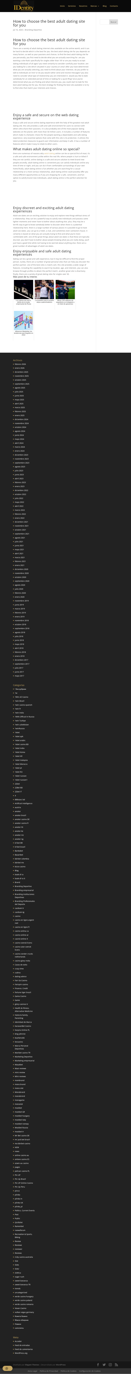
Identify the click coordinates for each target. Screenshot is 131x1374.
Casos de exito (21, 964)
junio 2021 (19, 545)
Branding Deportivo (33, 30)
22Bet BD (19, 787)
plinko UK (19, 1202)
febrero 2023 (20, 482)
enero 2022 (19, 518)
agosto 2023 (20, 466)
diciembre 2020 (21, 569)
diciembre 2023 (21, 455)
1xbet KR (18, 756)
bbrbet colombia (22, 859)
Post (16, 1214)
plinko (17, 1195)
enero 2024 (19, 451)
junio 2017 (19, 672)
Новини (18, 1324)
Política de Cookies (69, 1371)
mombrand (19, 1080)
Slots (17, 1265)
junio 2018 (19, 640)
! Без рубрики (20, 689)
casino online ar (22, 935)
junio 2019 (19, 604)
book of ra (19, 874)
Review (18, 1241)
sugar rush (19, 1276)
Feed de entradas (22, 1345)
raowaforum (20, 1230)
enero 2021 (19, 565)
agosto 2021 (20, 537)
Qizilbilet (19, 1222)
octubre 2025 (20, 380)
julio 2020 (19, 589)
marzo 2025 (20, 407)
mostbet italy (20, 1120)
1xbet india (19, 748)
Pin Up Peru (20, 1187)
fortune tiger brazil (23, 992)
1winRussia (20, 728)
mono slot (19, 1088)
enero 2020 (19, 597)
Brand (17, 882)
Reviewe (18, 1245)
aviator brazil (20, 815)
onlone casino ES (22, 1159)
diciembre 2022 (21, 490)
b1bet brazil (20, 847)
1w (16, 693)
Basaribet (19, 855)
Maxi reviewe (20, 1068)
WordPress (61, 1364)
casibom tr (19, 908)
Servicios (72, 6)
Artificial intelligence (23, 803)
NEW (17, 1147)
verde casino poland (23, 1300)
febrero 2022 (20, 514)
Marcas (94, 6)
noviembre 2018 (22, 620)
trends (17, 1288)
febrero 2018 (20, 652)
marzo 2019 (20, 608)
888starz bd (20, 799)
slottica (18, 1273)
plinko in (18, 1198)
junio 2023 (19, 474)
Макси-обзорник (21, 1320)
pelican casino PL (22, 1171)
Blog (105, 6)
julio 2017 (19, 668)
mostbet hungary (22, 1116)
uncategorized (21, 1292)
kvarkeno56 (20, 1038)
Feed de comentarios (24, 1349)
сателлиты (19, 1328)
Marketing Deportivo (23, 1056)
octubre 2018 (20, 624)
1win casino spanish (23, 705)
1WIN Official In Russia (24, 716)
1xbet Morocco (21, 764)
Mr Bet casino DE (22, 1135)
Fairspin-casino (21, 984)
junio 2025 (19, 395)
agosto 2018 (20, 632)
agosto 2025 (20, 387)
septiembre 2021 (22, 534)
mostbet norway (22, 1124)
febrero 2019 (20, 612)
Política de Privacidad (49, 1371)
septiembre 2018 (22, 628)
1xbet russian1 (21, 780)
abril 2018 (19, 648)
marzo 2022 (20, 510)
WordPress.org (21, 1353)
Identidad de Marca (23, 1022)
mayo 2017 (19, 676)
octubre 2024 (20, 427)
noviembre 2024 (22, 423)
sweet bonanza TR (22, 1284)
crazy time (19, 968)
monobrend (20, 1096)
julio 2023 (19, 470)
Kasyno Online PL (22, 1030)
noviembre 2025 (22, 376)
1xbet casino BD (22, 744)
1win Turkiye (20, 720)
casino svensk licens (23, 943)
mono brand (20, 1084)
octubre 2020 (20, 577)
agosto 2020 (20, 585)
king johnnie (20, 1034)
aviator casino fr (22, 823)
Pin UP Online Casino (24, 1183)
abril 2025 (19, 403)
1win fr (18, 708)
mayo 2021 (19, 549)
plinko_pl (19, 1206)
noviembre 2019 (22, 601)
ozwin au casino (22, 1163)
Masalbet (19, 1064)
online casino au (22, 1155)
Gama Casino (20, 996)
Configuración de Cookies (90, 1371)
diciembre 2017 (21, 660)
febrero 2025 (20, 411)
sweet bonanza (21, 1280)
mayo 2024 (19, 439)
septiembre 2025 (22, 384)
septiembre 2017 (22, 664)
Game (17, 1000)
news (17, 1151)
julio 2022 (19, 498)
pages (17, 1167)
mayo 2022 (19, 502)
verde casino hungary (24, 1296)
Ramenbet (19, 1226)
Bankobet (19, 851)
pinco (17, 1191)
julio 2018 (19, 636)
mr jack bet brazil (22, 1139)
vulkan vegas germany (24, 1312)
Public (17, 1218)
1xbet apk (19, 736)
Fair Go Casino (21, 980)
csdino (17, 972)
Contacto (114, 6)
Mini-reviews (20, 1076)
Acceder (18, 1341)
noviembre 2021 (22, 526)
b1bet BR (19, 843)
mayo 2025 (19, 399)
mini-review (20, 1072)
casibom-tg (19, 912)
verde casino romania (24, 1304)
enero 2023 (19, 486)
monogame (19, 1100)
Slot (16, 1261)
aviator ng (19, 839)
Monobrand (20, 1092)
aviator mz (19, 835)
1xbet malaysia (21, 760)
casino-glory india (22, 960)
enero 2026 (19, 368)
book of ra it (20, 878)
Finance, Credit (21, 988)
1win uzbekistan (22, 724)
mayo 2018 (19, 644)
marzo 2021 (20, 557)
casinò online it (21, 939)
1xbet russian (20, 776)
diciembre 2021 (21, 522)
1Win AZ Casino (21, 697)
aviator (18, 811)
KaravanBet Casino (23, 1026)
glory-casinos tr (21, 1004)
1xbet (17, 732)
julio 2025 (19, 391)
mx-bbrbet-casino (22, 1143)
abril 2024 (19, 443)
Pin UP (17, 1175)
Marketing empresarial (24, 1060)
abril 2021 (19, 553)
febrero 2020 (20, 593)
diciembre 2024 (21, 419)
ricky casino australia (24, 1257)
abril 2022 (19, 506)
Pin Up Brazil (20, 1179)
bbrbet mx (19, 862)
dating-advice (20, 976)
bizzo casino (20, 866)
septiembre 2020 (22, 581)
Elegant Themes (32, 1364)
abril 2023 (19, 478)
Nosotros (83, 6)
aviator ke (19, 831)
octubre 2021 (20, 530)
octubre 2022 (20, 494)
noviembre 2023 (22, 459)
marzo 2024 (20, 447)
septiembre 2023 (22, 463)
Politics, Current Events (25, 1210)
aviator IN (19, 827)
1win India (19, 712)
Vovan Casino (20, 1308)
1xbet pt (18, 768)
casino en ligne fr (22, 927)
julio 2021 (19, 541)
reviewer (18, 1249)
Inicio (62, 6)
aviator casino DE (22, 819)
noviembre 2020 (22, 573)
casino (17, 916)
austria (18, 807)
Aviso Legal (32, 1371)
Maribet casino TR (22, 1052)
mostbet (18, 1108)
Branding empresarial (24, 890)
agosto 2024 (20, 431)
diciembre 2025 (21, 372)
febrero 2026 (20, 364)
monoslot (19, 1104)
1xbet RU (19, 772)
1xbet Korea (20, 752)
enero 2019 (19, 616)
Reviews (18, 1253)
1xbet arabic (20, 740)
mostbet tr (19, 1131)
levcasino (19, 1042)
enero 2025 (19, 415)
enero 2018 (19, 656)
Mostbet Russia (21, 1127)
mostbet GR (20, 1112)
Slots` (17, 1269)
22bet (17, 784)
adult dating (49, 153)
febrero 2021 (20, 561)
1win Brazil (19, 701)
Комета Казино (21, 1316)
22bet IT (18, 791)
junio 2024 (19, 435)
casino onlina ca (22, 931)
